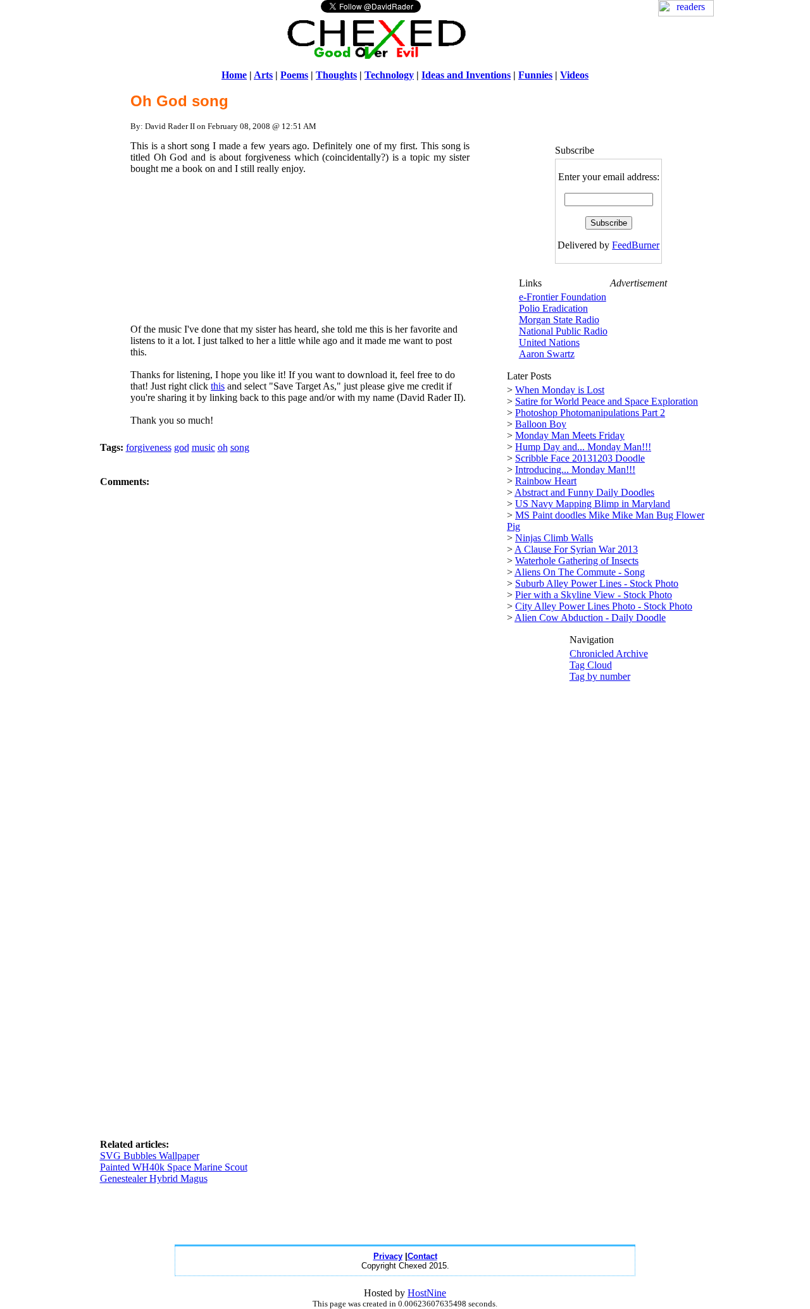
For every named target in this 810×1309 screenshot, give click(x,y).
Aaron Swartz (547, 353)
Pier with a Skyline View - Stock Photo (593, 594)
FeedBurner (635, 245)
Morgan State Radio (559, 319)
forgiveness (148, 447)
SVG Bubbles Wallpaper (149, 1155)
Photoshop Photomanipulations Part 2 (590, 412)
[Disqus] (300, 646)
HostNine (427, 1292)
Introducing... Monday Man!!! (575, 469)
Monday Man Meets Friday (570, 435)
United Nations (549, 342)
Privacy (387, 1256)
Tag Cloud (591, 665)
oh (223, 447)
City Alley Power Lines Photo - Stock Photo (603, 606)
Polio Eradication (553, 308)
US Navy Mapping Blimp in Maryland (592, 503)
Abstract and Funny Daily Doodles (584, 492)
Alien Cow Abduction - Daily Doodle (590, 617)
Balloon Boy (540, 424)
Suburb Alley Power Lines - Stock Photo (596, 583)
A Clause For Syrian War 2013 (576, 549)
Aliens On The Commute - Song (579, 572)
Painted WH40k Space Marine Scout (173, 1167)
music (203, 447)
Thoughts (336, 75)
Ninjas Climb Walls (554, 537)
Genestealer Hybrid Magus (154, 1178)
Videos (574, 75)
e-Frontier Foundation (562, 297)
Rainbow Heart (545, 481)
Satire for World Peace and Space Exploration (606, 401)
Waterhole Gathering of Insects (577, 560)
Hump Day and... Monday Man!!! (583, 446)
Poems (294, 75)
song (239, 447)
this (218, 386)
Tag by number (600, 676)
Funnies (535, 75)
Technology (389, 75)
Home (234, 75)
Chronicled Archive (609, 653)
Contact (422, 1256)
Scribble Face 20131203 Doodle (580, 458)
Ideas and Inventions (466, 75)
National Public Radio (563, 331)
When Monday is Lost (559, 389)
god (181, 447)
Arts (263, 75)
